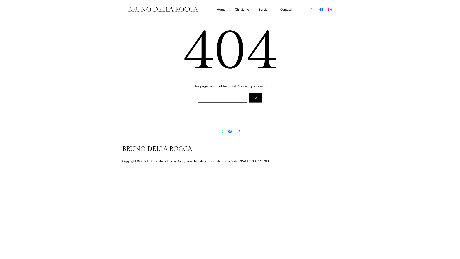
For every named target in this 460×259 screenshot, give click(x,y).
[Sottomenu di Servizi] (272, 10)
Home (221, 9)
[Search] (255, 98)
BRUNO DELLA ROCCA (163, 9)
